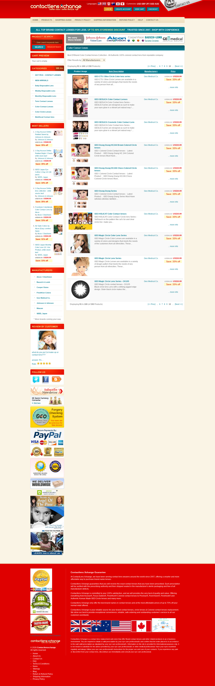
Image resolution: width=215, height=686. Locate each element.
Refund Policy (127, 20)
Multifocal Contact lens (44, 117)
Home (35, 20)
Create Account (123, 9)
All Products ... (58, 68)
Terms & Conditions (41, 664)
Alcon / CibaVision (44, 215)
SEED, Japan (43, 177)
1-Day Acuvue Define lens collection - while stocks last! (43, 190)
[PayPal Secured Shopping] (41, 590)
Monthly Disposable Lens (45, 96)
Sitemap (36, 669)
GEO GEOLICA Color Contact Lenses (110, 99)
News (35, 666)
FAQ (34, 661)
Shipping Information (105, 20)
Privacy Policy (83, 20)
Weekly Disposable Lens (45, 91)
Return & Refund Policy (43, 674)
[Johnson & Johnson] (96, 39)
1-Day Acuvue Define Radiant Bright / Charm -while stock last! (44, 153)
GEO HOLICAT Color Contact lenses (110, 214)
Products (46, 20)
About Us (37, 656)
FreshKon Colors (44, 293)
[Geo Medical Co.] (172, 39)
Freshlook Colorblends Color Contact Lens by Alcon (43, 209)
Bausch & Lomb (43, 282)
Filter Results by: (75, 60)
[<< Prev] (151, 66)
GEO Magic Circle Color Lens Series (110, 235)
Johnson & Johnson (45, 140)
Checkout (153, 9)
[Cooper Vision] (135, 39)
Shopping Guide (63, 20)
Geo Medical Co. (151, 76)
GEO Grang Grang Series (105, 191)
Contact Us (152, 20)
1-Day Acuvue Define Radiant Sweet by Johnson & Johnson (43, 134)
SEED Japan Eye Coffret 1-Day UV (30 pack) (43, 172)
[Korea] (118, 4)
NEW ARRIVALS (41, 80)
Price (173, 71)
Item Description (116, 71)
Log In (108, 9)
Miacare (40, 308)
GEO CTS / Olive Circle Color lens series (112, 76)
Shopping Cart (139, 9)
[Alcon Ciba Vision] (116, 39)
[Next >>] (178, 66)
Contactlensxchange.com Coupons (45, 635)
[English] (106, 4)
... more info (173, 87)
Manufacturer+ (151, 71)
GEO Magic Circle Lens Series (107, 258)
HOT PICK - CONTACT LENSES (48, 75)
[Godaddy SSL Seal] (41, 613)
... (157, 66)
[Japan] (122, 4)
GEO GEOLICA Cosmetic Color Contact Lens (114, 122)
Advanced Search (54, 47)
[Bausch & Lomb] (153, 39)
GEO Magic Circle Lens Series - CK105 (111, 281)
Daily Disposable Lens (44, 86)
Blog (35, 671)
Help (140, 20)
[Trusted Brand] (41, 633)
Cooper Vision (42, 287)
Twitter (36, 379)
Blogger (56, 379)
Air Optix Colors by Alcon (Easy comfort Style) (43, 228)
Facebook (45, 379)
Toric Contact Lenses (44, 101)
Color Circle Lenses (43, 112)
